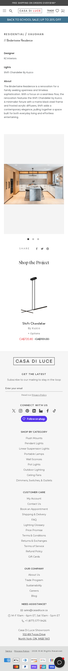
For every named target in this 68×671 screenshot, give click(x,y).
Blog (34, 595)
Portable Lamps (34, 453)
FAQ (34, 519)
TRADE (50, 10)
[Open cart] (63, 11)
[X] (14, 411)
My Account (34, 498)
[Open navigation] (4, 11)
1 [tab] (29, 240)
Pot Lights (34, 464)
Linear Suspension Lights (34, 448)
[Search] (11, 11)
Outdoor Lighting (34, 469)
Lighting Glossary (34, 525)
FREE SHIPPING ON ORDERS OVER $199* (34, 2)
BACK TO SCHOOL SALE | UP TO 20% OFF (34, 20)
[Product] (34, 295)
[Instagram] (20, 411)
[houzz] (41, 411)
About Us (34, 574)
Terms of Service (34, 546)
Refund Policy (34, 551)
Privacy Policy (39, 395)
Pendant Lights (34, 443)
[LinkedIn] (34, 411)
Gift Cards (34, 556)
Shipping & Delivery (34, 514)
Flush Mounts (34, 438)
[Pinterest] (27, 411)
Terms (8, 651)
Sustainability (34, 585)
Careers (34, 590)
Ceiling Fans (34, 475)
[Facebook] (47, 411)
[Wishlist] (58, 11)
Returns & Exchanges (34, 540)
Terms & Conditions (34, 535)
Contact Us (34, 503)
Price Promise (34, 530)
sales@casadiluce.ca (36, 610)
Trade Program (34, 580)
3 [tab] (39, 240)
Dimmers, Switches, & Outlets (34, 480)
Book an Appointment (34, 509)
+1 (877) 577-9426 (35, 620)
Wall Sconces (34, 459)
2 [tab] (34, 240)
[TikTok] (54, 411)
